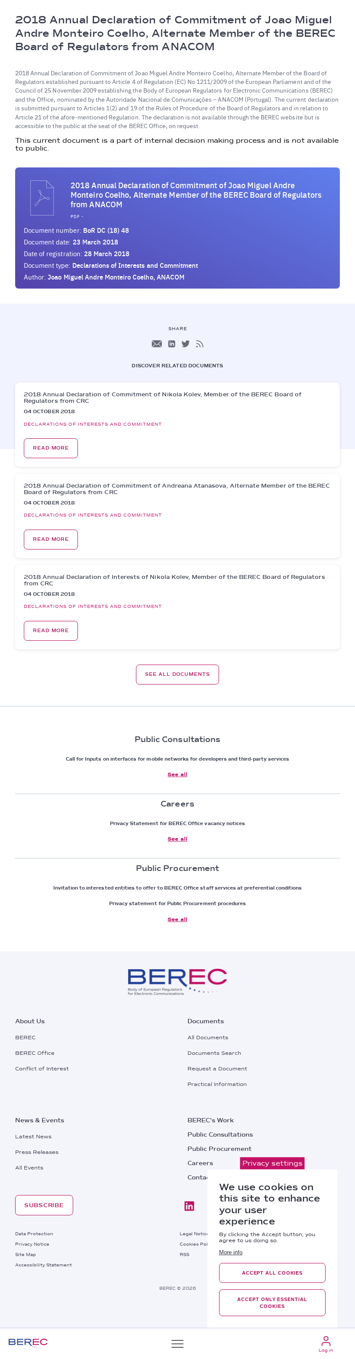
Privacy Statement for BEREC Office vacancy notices (177, 823)
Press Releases (36, 1152)
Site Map (25, 1254)
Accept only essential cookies (272, 1303)
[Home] (28, 1344)
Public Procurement (219, 1148)
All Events (29, 1168)
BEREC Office (35, 1053)
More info (230, 1252)
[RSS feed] (199, 343)
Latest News (33, 1137)
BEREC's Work (210, 1120)
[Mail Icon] (157, 343)
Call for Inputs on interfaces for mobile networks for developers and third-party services (177, 759)
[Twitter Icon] (185, 343)
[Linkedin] (189, 1206)
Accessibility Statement (43, 1264)
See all (177, 774)
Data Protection (34, 1233)
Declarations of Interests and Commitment (135, 265)
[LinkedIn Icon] (171, 343)
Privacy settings (272, 1163)
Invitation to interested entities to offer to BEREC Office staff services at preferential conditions (177, 888)
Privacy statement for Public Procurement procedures (177, 903)
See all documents (177, 674)
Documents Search (214, 1053)
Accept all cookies (272, 1272)
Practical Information (217, 1084)
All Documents (207, 1038)
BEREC (25, 1038)
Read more (51, 448)
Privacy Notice (32, 1244)
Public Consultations (220, 1134)
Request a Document (217, 1069)
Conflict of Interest (42, 1069)
